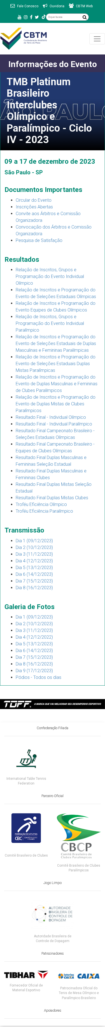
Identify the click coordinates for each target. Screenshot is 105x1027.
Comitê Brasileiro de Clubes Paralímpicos (78, 868)
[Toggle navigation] (97, 38)
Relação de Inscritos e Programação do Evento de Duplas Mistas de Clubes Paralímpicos (55, 403)
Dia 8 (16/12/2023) (34, 587)
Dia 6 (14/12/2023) (34, 574)
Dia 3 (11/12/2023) (34, 554)
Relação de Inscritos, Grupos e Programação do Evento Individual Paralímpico (50, 323)
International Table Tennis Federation (26, 781)
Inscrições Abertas (34, 207)
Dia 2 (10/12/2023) (34, 547)
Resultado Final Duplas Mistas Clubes (52, 497)
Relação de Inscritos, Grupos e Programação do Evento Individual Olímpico (50, 276)
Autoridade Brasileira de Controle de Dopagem (52, 938)
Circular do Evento (34, 200)
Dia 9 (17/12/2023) (34, 670)
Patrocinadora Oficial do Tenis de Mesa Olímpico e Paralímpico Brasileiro (79, 993)
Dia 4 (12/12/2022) (34, 637)
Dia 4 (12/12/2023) (34, 561)
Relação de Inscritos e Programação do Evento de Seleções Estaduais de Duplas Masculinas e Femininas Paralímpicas (56, 343)
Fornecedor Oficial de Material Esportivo (26, 987)
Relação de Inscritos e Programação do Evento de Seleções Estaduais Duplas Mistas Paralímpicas (55, 363)
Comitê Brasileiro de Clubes (26, 855)
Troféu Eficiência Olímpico (41, 504)
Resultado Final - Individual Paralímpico (54, 424)
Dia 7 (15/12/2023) (34, 581)
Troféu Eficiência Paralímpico (44, 511)
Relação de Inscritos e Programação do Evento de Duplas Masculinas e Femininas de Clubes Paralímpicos (56, 383)
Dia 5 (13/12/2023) (34, 567)
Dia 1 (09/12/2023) (34, 540)
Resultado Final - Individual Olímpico (51, 417)
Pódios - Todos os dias (38, 677)
